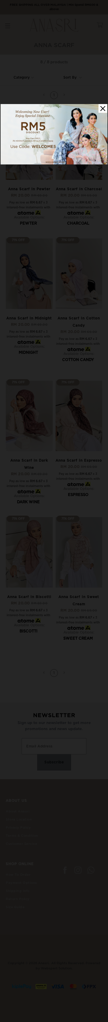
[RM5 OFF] (54, 163)
